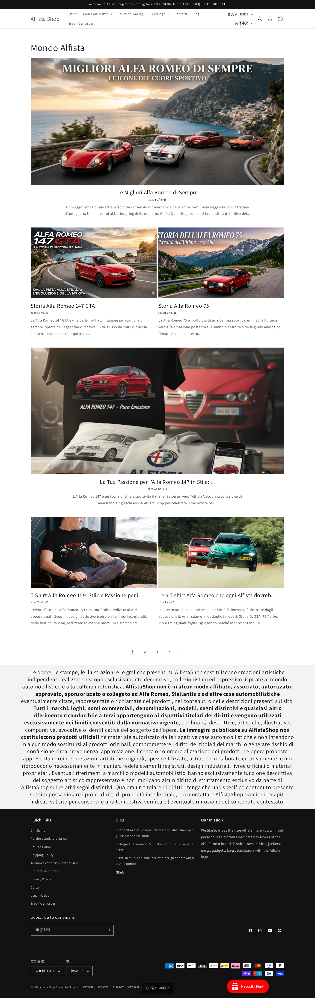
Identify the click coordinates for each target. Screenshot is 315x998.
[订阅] (108, 929)
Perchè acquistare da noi (49, 838)
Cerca (35, 887)
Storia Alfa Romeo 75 (183, 305)
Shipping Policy (42, 855)
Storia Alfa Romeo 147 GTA (63, 305)
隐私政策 (103, 987)
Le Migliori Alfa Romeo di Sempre (157, 192)
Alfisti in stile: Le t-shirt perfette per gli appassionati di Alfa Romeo (155, 861)
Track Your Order (43, 903)
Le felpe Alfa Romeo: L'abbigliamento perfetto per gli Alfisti (155, 847)
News (120, 872)
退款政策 (87, 987)
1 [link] (133, 651)
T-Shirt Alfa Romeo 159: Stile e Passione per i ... (87, 595)
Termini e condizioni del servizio (54, 863)
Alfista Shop (47, 987)
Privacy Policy (41, 879)
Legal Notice (40, 895)
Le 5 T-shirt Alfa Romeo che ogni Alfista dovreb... (217, 595)
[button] (97, 14)
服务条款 (118, 987)
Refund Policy (41, 846)
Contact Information (46, 871)
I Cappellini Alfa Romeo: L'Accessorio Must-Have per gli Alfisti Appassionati (154, 833)
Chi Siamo (38, 830)
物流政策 (133, 987)
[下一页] (182, 652)
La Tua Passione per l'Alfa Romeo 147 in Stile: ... (157, 481)
